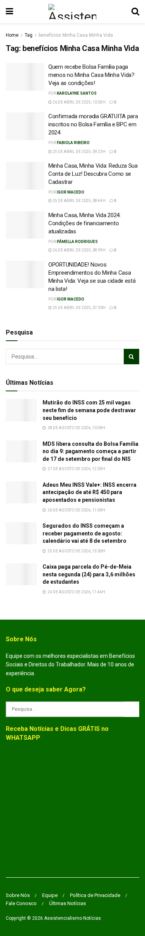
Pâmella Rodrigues (77, 242)
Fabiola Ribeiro (73, 143)
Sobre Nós (18, 895)
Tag (28, 35)
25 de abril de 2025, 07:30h (79, 308)
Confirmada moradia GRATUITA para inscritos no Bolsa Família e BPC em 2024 (93, 124)
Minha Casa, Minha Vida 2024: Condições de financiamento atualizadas (84, 223)
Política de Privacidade (95, 895)
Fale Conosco (21, 903)
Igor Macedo (70, 192)
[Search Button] (135, 11)
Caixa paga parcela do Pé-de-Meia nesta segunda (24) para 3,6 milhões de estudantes (89, 574)
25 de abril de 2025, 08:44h (79, 201)
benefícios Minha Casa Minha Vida (76, 35)
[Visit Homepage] (72, 11)
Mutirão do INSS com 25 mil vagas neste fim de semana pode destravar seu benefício (89, 410)
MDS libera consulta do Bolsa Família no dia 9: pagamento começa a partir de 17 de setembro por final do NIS (90, 451)
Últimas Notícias (67, 903)
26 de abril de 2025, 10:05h (79, 102)
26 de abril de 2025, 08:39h (79, 250)
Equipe (50, 895)
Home (12, 35)
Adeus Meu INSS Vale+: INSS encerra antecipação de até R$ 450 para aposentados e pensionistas (89, 492)
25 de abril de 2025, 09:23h (79, 151)
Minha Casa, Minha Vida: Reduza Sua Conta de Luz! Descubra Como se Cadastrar (93, 173)
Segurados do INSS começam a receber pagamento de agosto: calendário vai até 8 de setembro (84, 533)
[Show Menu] (9, 11)
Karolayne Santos (77, 93)
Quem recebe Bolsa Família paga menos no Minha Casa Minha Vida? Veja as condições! (91, 75)
